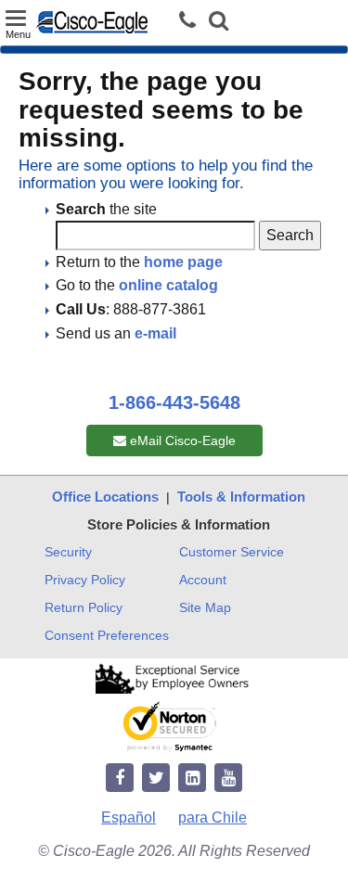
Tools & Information (241, 496)
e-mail (155, 333)
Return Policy (83, 607)
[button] (218, 23)
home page (183, 262)
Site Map (205, 607)
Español (128, 817)
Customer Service (231, 551)
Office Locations (105, 496)
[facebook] (120, 778)
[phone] (192, 20)
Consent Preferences (107, 635)
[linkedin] (192, 778)
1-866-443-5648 (174, 402)
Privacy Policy (85, 579)
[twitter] (156, 778)
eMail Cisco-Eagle (181, 440)
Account (202, 579)
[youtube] (228, 778)
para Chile (212, 817)
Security (68, 551)
